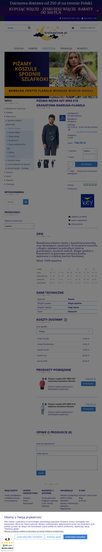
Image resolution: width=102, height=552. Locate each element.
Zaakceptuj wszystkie (75, 537)
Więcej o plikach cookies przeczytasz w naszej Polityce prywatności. (34, 531)
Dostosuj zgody (54, 537)
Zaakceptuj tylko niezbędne (29, 537)
